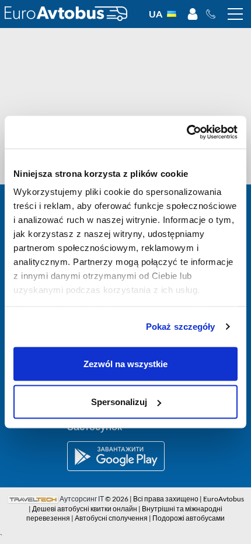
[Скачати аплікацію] (125, 456)
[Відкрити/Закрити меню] (235, 14)
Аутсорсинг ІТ (82, 498)
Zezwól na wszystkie (125, 363)
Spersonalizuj (119, 402)
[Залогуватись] (192, 14)
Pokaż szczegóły (180, 327)
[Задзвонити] (214, 14)
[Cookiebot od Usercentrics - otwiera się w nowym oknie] (186, 132)
